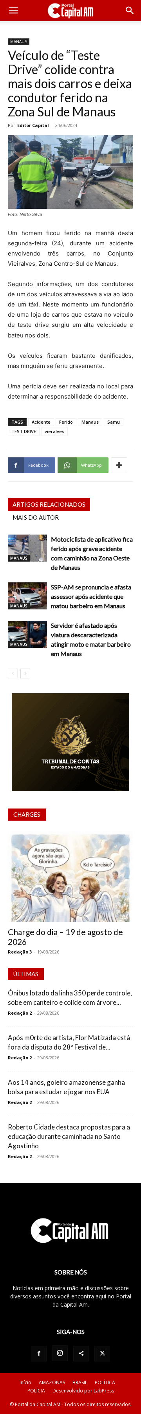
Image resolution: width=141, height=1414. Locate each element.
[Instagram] (60, 1353)
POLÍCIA (36, 1390)
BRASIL (79, 1382)
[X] (102, 1353)
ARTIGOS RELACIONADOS (49, 504)
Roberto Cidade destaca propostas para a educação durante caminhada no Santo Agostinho (69, 1136)
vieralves (54, 431)
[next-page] (25, 673)
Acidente (41, 422)
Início (25, 1382)
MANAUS (18, 41)
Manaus (90, 422)
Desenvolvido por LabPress (83, 1390)
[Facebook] (39, 1353)
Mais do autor (36, 517)
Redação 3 (20, 952)
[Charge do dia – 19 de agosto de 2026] (70, 876)
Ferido (66, 422)
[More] (119, 465)
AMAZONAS (52, 1382)
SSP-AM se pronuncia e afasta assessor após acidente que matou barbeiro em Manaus (91, 596)
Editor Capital (33, 125)
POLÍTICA (105, 1382)
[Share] (81, 1353)
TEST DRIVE (23, 431)
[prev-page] (13, 673)
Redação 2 (20, 1013)
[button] (13, 10)
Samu (113, 422)
